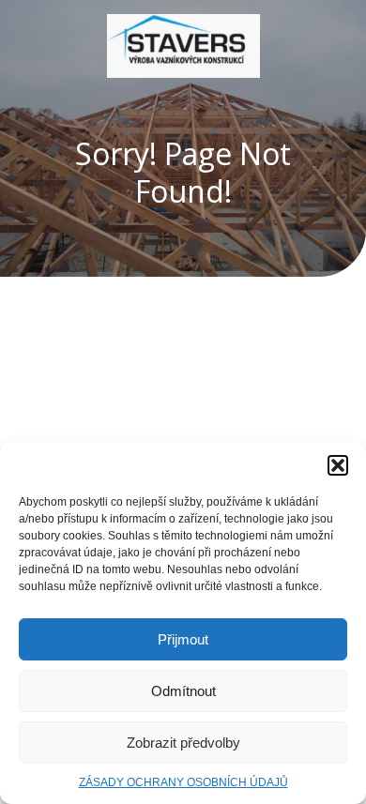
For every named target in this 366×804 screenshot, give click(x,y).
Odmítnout (183, 691)
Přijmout (183, 639)
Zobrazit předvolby (183, 743)
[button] (337, 465)
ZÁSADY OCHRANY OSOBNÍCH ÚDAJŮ (183, 782)
